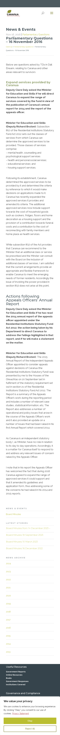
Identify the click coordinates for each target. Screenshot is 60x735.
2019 (8, 603)
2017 (8, 619)
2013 (8, 652)
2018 (8, 611)
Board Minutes (13, 514)
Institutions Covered (15, 685)
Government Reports (16, 672)
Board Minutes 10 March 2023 (22, 541)
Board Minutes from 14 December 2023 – (28, 528)
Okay (30, 721)
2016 (8, 627)
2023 (8, 571)
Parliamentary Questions (36, 34)
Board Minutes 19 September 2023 (24, 535)
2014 (8, 644)
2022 (8, 579)
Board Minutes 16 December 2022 (24, 548)
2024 (8, 563)
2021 (8, 587)
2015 (8, 635)
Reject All (30, 729)
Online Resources (14, 675)
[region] (30, 715)
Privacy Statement (20, 713)
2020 (8, 595)
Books (9, 678)
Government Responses (17, 681)
